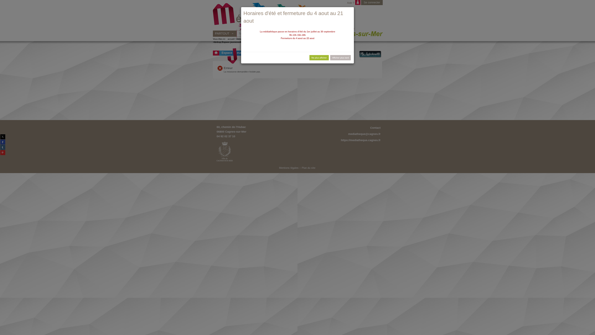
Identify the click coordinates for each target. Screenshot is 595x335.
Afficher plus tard (340, 57)
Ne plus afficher (319, 57)
